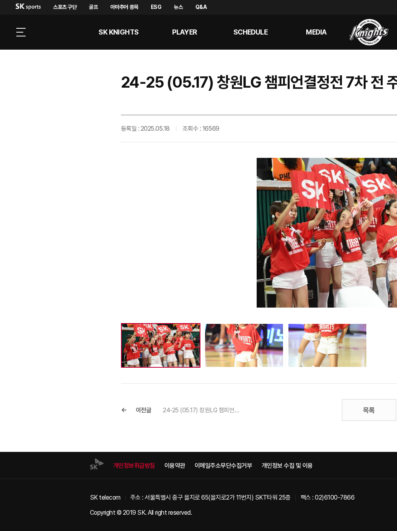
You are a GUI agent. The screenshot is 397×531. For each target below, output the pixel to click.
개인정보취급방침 (134, 465)
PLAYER (184, 32)
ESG (156, 7)
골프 (93, 7)
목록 (369, 410)
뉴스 (178, 7)
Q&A (201, 7)
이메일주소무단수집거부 (223, 465)
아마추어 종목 (124, 7)
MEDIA (316, 32)
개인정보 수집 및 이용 (287, 465)
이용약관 (174, 465)
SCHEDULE (250, 32)
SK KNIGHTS (118, 32)
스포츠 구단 (64, 7)
